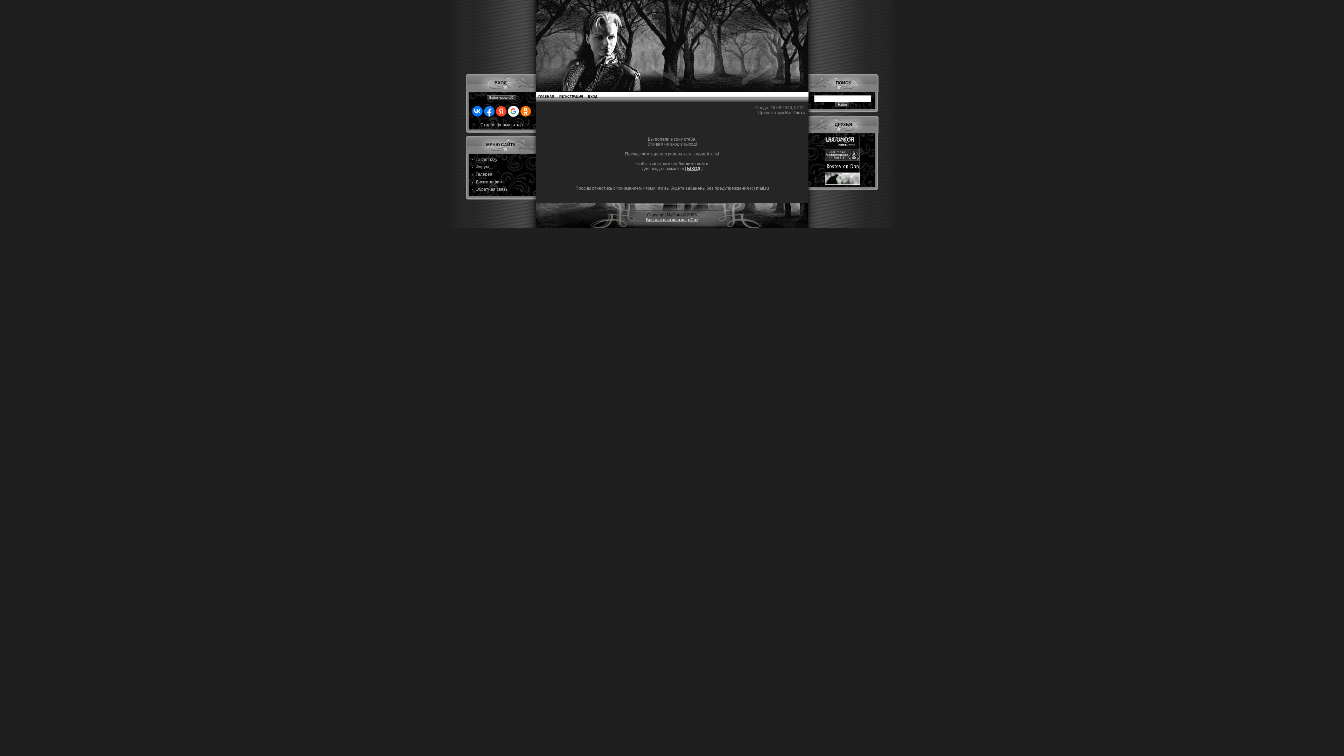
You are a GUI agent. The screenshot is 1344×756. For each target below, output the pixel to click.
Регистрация (571, 96)
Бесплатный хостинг (666, 219)
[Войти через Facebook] (489, 111)
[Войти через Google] (513, 111)
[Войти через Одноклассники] (525, 111)
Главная (546, 96)
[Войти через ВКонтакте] (477, 111)
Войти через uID (501, 97)
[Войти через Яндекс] (501, 111)
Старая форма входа (502, 124)
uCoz (693, 219)
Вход (592, 96)
